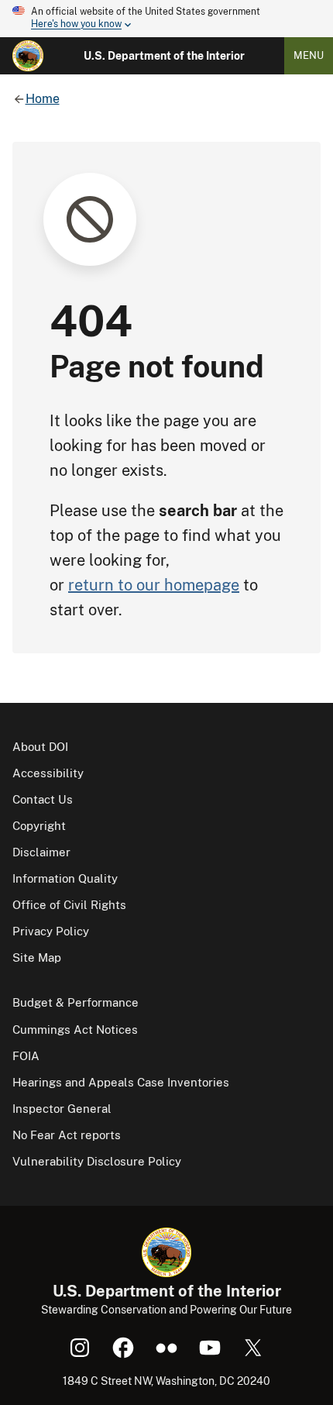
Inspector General (62, 1108)
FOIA (25, 1055)
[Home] (27, 55)
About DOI (40, 746)
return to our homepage (153, 585)
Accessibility (48, 773)
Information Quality (65, 878)
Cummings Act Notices (75, 1029)
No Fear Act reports (66, 1135)
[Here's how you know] (166, 18)
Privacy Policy (50, 931)
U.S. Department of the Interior (164, 56)
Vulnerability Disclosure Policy (96, 1161)
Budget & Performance (75, 1002)
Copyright (39, 825)
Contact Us (42, 799)
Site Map (36, 957)
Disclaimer (41, 852)
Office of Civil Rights (69, 904)
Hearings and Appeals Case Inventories (120, 1082)
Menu (309, 55)
